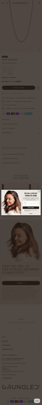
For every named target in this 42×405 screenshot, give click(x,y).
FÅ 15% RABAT (31, 207)
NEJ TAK (30, 213)
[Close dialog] (39, 191)
